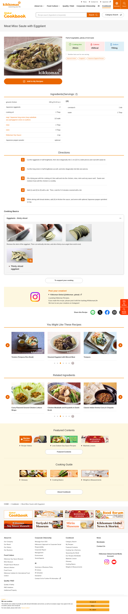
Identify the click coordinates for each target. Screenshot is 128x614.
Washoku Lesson (89, 446)
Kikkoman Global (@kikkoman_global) (64, 295)
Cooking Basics (57, 480)
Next (120, 345)
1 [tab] (54, 363)
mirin (8, 130)
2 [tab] (57, 363)
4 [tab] (63, 363)
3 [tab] (60, 363)
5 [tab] (66, 363)
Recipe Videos (26, 446)
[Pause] (73, 363)
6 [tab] (69, 363)
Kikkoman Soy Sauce (13, 135)
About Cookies (25, 608)
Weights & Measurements (92, 480)
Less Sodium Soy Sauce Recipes (64, 446)
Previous (8, 345)
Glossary (24, 480)
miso (7, 125)
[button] (5, 599)
